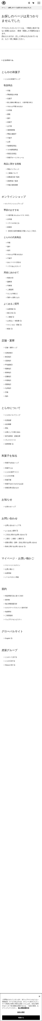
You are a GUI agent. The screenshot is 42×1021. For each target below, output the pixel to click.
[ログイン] (29, 3)
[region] (21, 1007)
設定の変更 (21, 1012)
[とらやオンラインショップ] (4, 3)
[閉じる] (39, 996)
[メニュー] (38, 3)
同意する (21, 1017)
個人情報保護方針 (23, 1008)
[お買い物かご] (33, 3)
